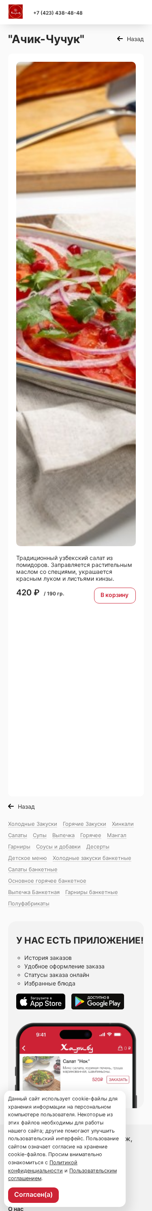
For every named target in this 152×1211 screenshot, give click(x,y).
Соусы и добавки (58, 846)
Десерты (97, 846)
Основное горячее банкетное (47, 880)
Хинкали (123, 823)
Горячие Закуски (84, 823)
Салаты (17, 835)
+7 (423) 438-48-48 (58, 13)
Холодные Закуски (32, 823)
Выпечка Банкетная (34, 892)
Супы (40, 835)
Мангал (116, 835)
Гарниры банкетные (91, 892)
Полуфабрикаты (28, 903)
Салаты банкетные (33, 869)
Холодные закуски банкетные (92, 858)
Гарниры (19, 846)
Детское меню (27, 858)
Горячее (90, 835)
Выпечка (63, 835)
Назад (135, 38)
